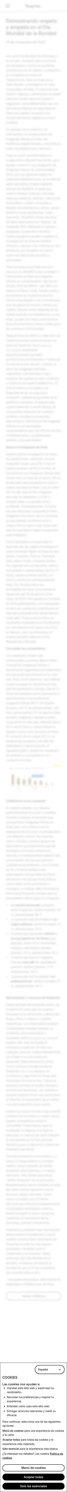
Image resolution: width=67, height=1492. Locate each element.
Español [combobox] (43, 1369)
